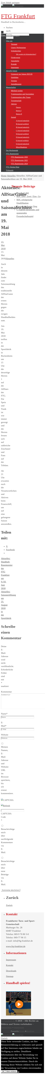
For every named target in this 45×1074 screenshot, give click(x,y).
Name (4, 713)
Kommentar (6, 691)
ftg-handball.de (8, 1021)
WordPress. (30, 1031)
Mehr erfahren (11, 1071)
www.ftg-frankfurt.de (15, 946)
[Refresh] (5, 805)
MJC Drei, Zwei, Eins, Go (28, 196)
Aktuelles (11, 175)
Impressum (11, 959)
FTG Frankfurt (18, 16)
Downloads (11, 971)
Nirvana (22, 1031)
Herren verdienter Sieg (26, 206)
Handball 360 (22, 193)
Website (4, 734)
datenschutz (6, 1027)
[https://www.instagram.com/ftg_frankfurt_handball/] (17, 6)
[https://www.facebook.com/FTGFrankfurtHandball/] (6, 6)
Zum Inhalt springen (10, 2)
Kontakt (9, 965)
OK (3, 1071)
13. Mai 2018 (3, 245)
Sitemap (9, 976)
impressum (19, 1027)
